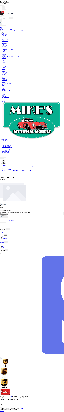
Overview (1, 29)
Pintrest (3, 247)
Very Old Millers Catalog (10, 167)
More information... (22, 408)
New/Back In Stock (10, 166)
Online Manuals (16, 167)
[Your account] (1, 24)
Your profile (5, 29)
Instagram (3, 244)
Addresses (8, 29)
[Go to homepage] (7, 15)
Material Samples (4, 239)
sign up (2, 28)
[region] (32, 194)
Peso (4, 8)
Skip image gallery (3, 182)
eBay (3, 248)
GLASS (22, 170)
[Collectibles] (31, 138)
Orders (11, 29)
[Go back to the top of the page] (1, 407)
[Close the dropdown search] (12, 18)
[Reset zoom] (3, 204)
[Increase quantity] (7, 214)
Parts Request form (5, 232)
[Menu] (1, 16)
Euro (3, 7)
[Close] (0, 203)
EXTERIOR (10, 170)
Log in (1, 27)
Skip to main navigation (14, 0)
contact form (5, 253)
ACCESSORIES (5, 170)
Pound (4, 160)
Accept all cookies (14, 409)
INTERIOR (26, 170)
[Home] (2, 32)
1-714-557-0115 (8, 252)
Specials (14, 166)
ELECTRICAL (18, 170)
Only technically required (4, 409)
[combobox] (4, 18)
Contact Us (4, 237)
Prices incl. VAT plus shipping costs (6, 210)
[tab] (8, 220)
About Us (3, 236)
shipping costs (10, 396)
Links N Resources (5, 238)
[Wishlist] (0, 22)
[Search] (10, 18)
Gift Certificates (4, 166)
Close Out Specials (25, 166)
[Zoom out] (1, 204)
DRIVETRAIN (14, 170)
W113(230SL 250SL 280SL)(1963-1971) (42, 166)
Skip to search (9, 0)
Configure (9, 409)
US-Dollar (4, 9)
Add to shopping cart (3, 215)
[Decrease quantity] (2, 214)
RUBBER (29, 170)
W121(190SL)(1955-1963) (32, 166)
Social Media (2, 242)
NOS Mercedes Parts (19, 166)
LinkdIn (3, 245)
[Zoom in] (5, 204)
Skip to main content (3, 0)
